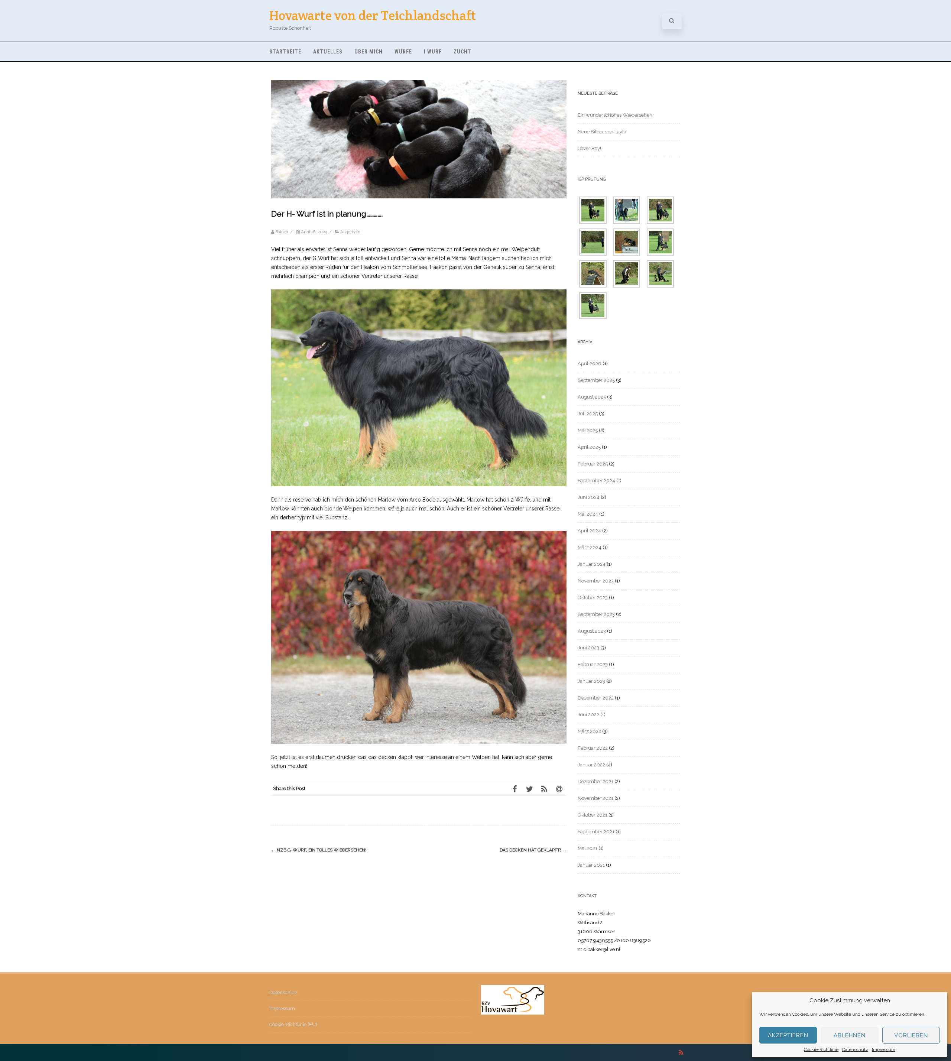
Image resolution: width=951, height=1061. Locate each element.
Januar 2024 (592, 564)
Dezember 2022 (596, 698)
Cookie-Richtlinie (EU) (293, 1024)
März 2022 (589, 731)
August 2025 (592, 397)
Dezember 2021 (595, 781)
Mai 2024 (588, 514)
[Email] (559, 788)
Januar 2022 (591, 765)
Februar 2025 (593, 464)
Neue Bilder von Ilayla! (602, 131)
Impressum (883, 1049)
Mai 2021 (587, 848)
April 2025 (589, 447)
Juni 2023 (588, 647)
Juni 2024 (589, 497)
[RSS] (544, 788)
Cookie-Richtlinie (821, 1049)
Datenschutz (855, 1049)
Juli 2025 (588, 413)
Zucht (462, 52)
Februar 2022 (593, 748)
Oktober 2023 (593, 597)
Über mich (368, 52)
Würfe (403, 52)
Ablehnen (850, 1035)
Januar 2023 (591, 681)
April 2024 (589, 530)
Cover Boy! (589, 148)
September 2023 (596, 614)
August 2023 (592, 631)
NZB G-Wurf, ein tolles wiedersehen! (318, 850)
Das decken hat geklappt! (533, 850)
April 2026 (589, 363)
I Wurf (433, 52)
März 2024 (589, 547)
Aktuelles (328, 52)
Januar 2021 (591, 865)
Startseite (285, 52)
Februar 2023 (593, 664)
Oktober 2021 (592, 815)
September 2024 (596, 480)
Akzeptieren (788, 1035)
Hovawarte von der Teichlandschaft (372, 15)
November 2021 (595, 798)
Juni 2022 (588, 714)
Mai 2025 (588, 430)
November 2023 (596, 581)
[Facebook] (514, 788)
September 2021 (596, 831)
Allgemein (350, 231)
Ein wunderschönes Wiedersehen (615, 115)
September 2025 (596, 380)
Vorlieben (911, 1035)
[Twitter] (529, 788)
